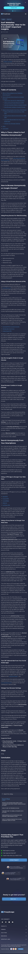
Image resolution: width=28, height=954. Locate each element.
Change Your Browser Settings (12, 123)
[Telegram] (9, 922)
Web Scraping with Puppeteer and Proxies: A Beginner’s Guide (12, 816)
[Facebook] (2, 922)
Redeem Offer (14, 7)
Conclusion (5, 128)
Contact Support (14, 860)
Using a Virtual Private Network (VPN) (14, 102)
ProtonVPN (6, 498)
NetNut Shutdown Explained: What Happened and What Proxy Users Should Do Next (13, 804)
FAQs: (4, 126)
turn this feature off (6, 682)
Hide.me (5, 503)
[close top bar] (25, 2)
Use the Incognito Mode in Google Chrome (15, 105)
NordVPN (5, 496)
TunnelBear (6, 500)
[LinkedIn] (5, 922)
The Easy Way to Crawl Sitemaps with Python (12, 811)
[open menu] (25, 14)
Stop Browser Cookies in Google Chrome (14, 107)
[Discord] (12, 922)
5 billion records (8, 61)
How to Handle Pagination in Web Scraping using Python (12, 820)
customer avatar (13, 676)
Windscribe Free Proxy (8, 329)
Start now (13, 899)
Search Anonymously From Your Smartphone (14, 110)
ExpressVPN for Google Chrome (11, 326)
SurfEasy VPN (6, 505)
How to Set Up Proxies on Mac (10, 808)
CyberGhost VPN (7, 331)
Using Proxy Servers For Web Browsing (14, 100)
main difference (7, 288)
